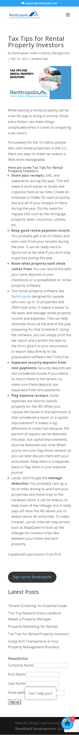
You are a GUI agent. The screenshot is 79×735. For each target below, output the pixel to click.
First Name (16, 674)
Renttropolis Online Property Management (41, 53)
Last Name (16, 683)
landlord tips (40, 59)
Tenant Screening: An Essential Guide (37, 605)
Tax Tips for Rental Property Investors (38, 634)
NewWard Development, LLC (39, 728)
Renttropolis (21, 296)
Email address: (19, 692)
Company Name (20, 665)
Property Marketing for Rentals (33, 626)
